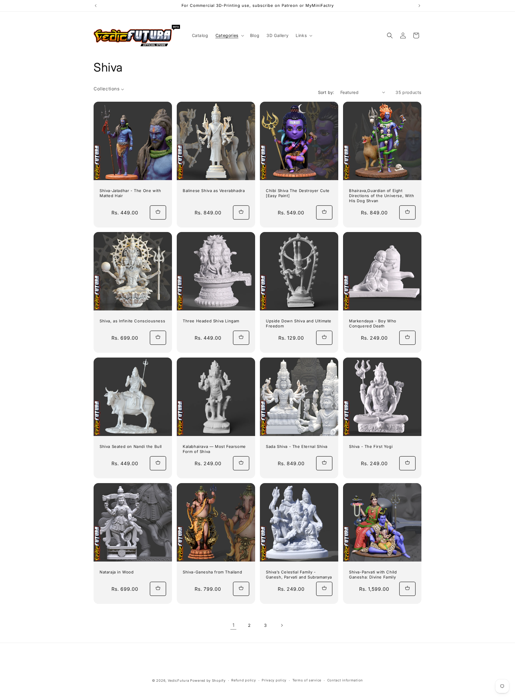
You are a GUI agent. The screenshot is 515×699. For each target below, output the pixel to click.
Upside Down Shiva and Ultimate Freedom (298, 323)
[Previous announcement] (95, 5)
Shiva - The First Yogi (371, 446)
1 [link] (233, 625)
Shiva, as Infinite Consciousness (132, 320)
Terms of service (306, 680)
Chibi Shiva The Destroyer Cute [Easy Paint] (298, 193)
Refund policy (243, 680)
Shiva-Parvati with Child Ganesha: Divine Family (373, 574)
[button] (229, 35)
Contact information (345, 680)
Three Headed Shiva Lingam (211, 320)
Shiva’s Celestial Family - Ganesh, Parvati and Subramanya (299, 574)
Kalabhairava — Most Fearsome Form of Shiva (214, 449)
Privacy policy (274, 680)
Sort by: (326, 92)
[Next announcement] (419, 5)
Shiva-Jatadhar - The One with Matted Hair (130, 193)
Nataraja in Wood (117, 572)
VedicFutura (178, 680)
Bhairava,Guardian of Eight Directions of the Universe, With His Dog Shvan (381, 195)
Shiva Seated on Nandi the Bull (131, 446)
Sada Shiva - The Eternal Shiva (297, 446)
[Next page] (281, 625)
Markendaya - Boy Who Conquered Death (372, 323)
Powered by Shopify (208, 680)
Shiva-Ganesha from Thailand (212, 572)
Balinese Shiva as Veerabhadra (214, 190)
